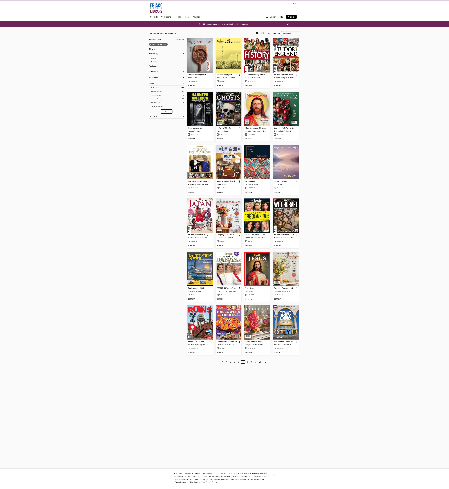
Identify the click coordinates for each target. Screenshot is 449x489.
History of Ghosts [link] (224, 128)
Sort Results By (274, 33)
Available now (155, 62)
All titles (153, 58)
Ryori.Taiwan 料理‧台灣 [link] (226, 181)
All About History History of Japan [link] (199, 235)
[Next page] (265, 362)
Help (294, 3)
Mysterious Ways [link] (281, 181)
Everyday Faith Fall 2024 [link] (227, 235)
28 (260, 362)
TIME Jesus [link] (249, 288)
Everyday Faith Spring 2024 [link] (256, 342)
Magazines (198, 17)
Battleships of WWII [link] (196, 288)
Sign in (291, 17)
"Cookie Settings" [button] (206, 479)
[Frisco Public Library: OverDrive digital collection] (156, 8)
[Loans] (281, 17)
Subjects (154, 17)
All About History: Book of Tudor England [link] (284, 75)
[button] (271, 17)
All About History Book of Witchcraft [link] (284, 235)
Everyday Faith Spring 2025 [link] (284, 288)
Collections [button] (166, 17)
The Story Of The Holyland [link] (284, 342)
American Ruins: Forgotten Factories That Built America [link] (199, 342)
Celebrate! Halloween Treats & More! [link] (227, 342)
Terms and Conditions (214, 473)
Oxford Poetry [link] (250, 181)
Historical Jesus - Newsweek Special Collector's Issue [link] (256, 128)
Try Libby (202, 24)
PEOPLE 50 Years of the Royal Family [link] (227, 288)
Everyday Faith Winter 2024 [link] (284, 128)
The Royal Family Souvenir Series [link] (199, 181)
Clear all (180, 39)
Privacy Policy (233, 473)
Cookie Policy (211, 482)
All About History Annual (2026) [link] (256, 75)
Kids (179, 17)
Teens (187, 17)
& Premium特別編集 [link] (224, 75)
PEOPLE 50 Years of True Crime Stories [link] (256, 235)
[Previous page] (222, 362)
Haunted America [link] (195, 128)
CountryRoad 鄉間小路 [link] (197, 75)
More (166, 112)
